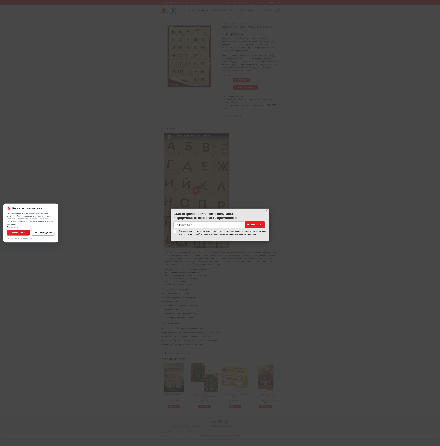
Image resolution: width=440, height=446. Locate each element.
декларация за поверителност (246, 234)
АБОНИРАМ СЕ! (254, 224)
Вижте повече (12, 227)
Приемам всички (18, 233)
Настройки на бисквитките (20, 239)
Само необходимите (43, 233)
